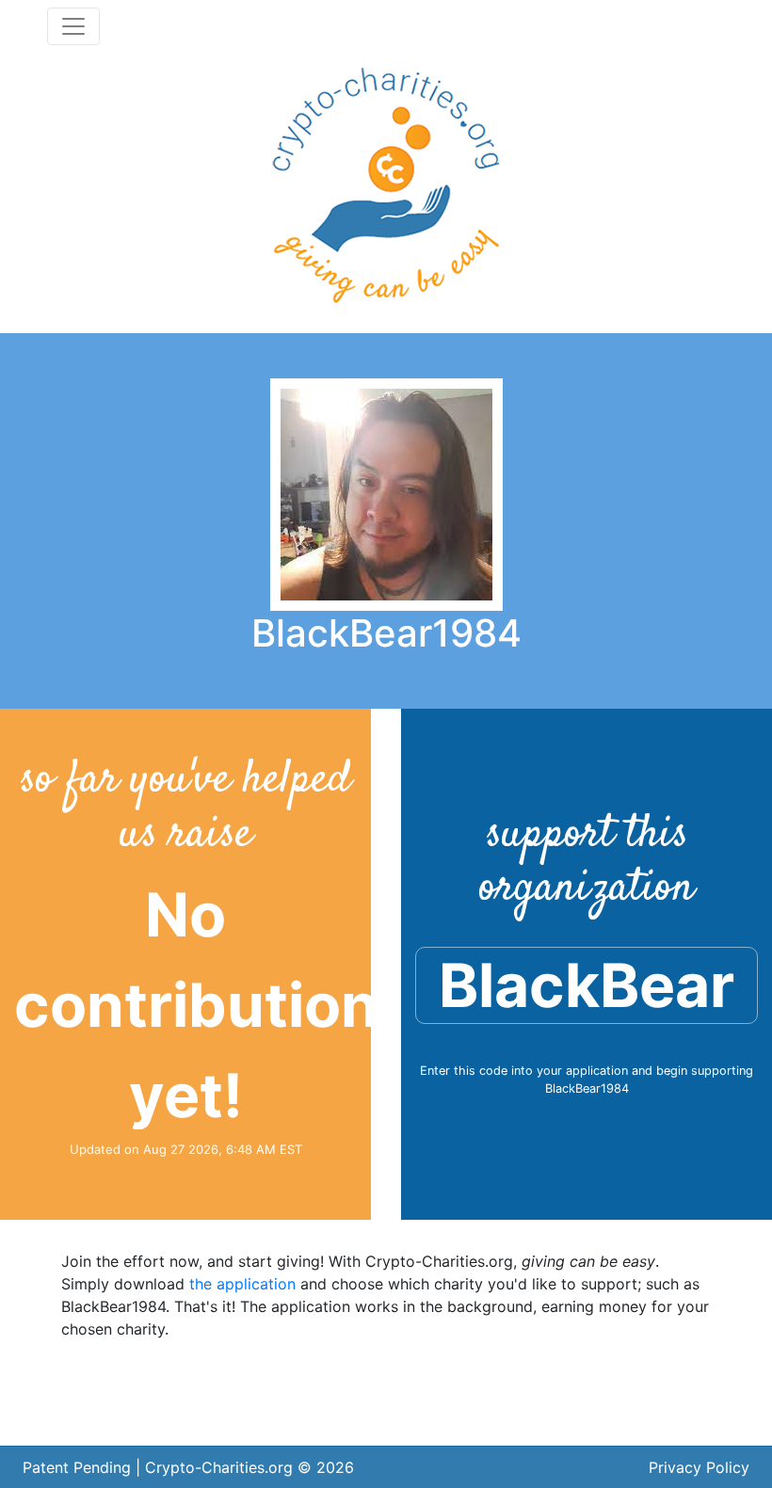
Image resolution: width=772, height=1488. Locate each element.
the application (242, 1283)
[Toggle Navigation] (73, 26)
